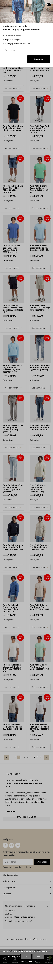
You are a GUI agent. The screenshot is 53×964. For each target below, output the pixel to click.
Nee (38, 956)
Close (49, 4)
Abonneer (38, 59)
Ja (26, 956)
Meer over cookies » (27, 961)
